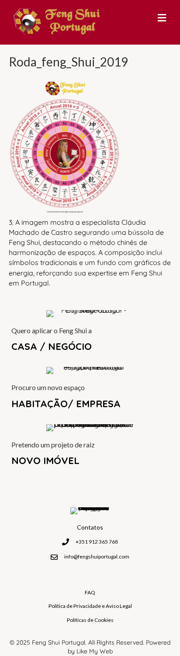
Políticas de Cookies (90, 620)
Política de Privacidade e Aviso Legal (90, 606)
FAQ (90, 592)
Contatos (90, 527)
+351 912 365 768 (97, 541)
